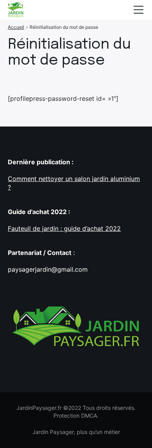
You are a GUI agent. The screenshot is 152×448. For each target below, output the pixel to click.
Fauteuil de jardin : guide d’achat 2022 (64, 228)
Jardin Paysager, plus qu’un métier (76, 432)
